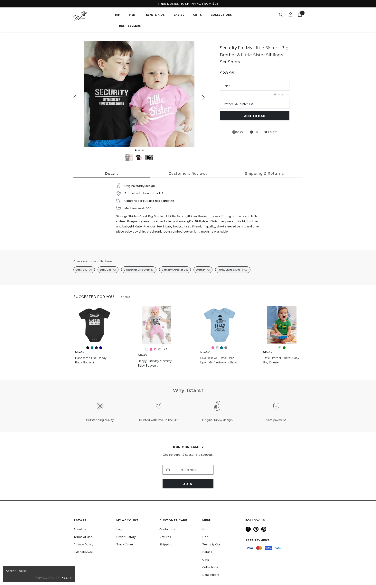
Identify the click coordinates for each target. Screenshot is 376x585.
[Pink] (151, 349)
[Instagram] (264, 529)
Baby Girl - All (108, 269)
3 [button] (143, 150)
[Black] (87, 347)
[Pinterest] (256, 529)
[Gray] (225, 347)
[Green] (284, 347)
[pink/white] (155, 349)
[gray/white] (159, 349)
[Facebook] (248, 529)
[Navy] (100, 347)
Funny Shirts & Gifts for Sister (234, 269)
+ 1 (165, 349)
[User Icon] (290, 14)
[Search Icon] (281, 14)
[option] (139, 94)
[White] (146, 349)
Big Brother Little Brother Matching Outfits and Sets (140, 269)
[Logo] (91, 16)
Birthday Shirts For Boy (175, 269)
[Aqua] (92, 347)
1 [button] (135, 150)
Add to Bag (254, 116)
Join (188, 484)
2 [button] (139, 150)
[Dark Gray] (96, 347)
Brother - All (203, 269)
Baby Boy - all (84, 269)
